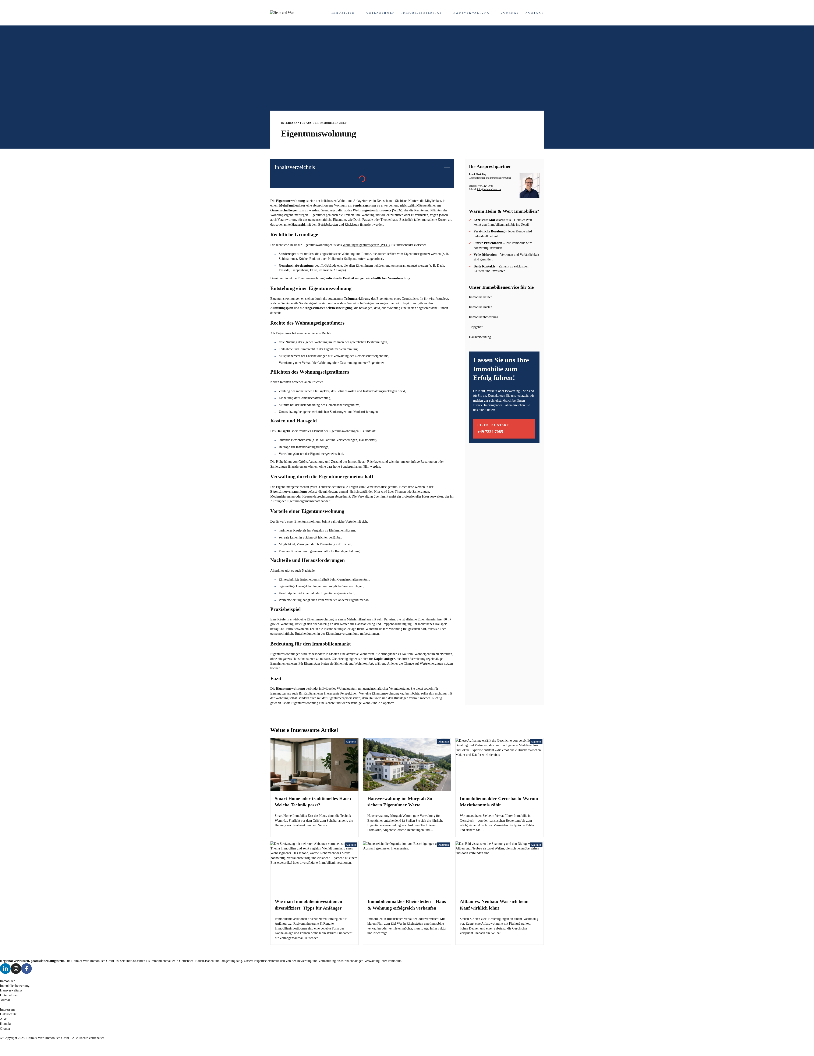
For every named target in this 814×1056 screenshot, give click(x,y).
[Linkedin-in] (5, 968)
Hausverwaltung (480, 337)
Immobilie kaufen (480, 297)
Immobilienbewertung (483, 317)
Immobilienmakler (163, 961)
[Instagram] (16, 968)
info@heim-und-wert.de (489, 189)
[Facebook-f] (26, 968)
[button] (447, 167)
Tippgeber (475, 327)
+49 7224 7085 (485, 185)
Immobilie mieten (480, 307)
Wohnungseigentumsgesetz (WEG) (366, 245)
